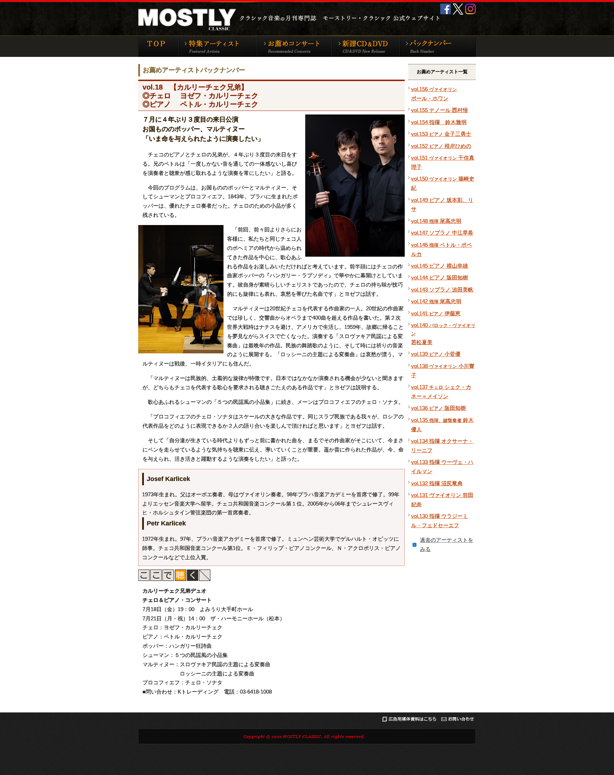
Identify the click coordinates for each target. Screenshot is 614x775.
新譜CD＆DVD (365, 46)
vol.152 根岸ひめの (441, 146)
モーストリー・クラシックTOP (158, 46)
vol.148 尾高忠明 (436, 221)
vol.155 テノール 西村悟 (439, 110)
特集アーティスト (218, 46)
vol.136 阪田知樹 (438, 408)
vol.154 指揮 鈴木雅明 (439, 122)
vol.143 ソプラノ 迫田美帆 (442, 290)
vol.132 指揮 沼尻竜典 (437, 483)
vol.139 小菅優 (435, 354)
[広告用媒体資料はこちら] (409, 720)
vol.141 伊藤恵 (435, 313)
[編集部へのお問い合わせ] (457, 720)
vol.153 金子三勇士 (441, 134)
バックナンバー (437, 46)
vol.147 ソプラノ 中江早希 (442, 233)
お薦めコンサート (294, 46)
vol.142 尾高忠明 (436, 301)
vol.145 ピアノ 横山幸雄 (439, 266)
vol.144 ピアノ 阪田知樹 (439, 277)
